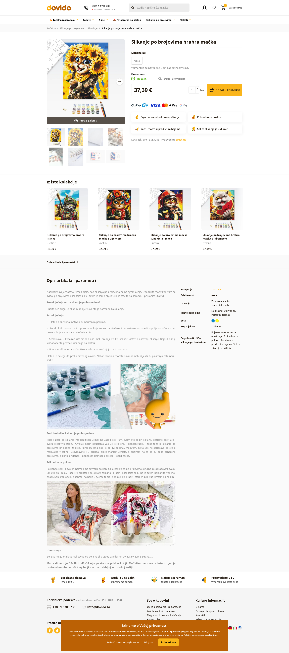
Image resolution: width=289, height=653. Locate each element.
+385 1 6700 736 (63, 607)
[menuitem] (63, 20)
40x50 (137, 60)
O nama (200, 606)
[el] (240, 627)
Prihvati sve (168, 642)
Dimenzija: (138, 53)
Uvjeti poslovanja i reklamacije (164, 606)
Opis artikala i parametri (61, 262)
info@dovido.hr (98, 607)
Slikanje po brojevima (72, 28)
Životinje (93, 28)
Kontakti (200, 615)
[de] (230, 627)
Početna (51, 28)
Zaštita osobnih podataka (161, 611)
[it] (235, 627)
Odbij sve (148, 642)
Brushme (181, 139)
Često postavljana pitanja (210, 611)
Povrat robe (153, 619)
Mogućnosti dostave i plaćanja (164, 615)
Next (119, 81)
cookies (74, 634)
